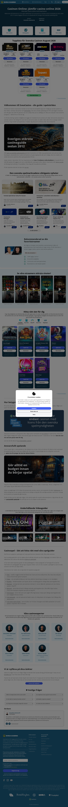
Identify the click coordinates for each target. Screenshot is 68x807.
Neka (34, 414)
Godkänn (34, 408)
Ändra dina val (34, 411)
